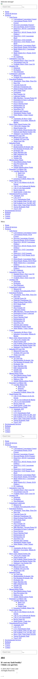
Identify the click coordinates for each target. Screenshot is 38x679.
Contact (7, 218)
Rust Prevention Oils (20, 164)
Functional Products (16, 79)
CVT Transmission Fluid (22, 199)
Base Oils (17, 83)
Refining (8, 212)
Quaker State (22, 177)
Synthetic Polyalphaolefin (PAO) (24, 77)
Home (7, 12)
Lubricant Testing (19, 96)
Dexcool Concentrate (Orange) (24, 25)
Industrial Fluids (14, 143)
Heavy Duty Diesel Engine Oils (20, 124)
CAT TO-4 (17, 197)
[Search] (23, 7)
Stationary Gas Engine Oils (23, 134)
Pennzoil (21, 175)
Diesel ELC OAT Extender (23, 40)
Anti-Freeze (13, 17)
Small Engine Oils (15, 180)
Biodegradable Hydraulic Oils (23, 147)
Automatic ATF (19, 195)
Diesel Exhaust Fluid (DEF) (23, 88)
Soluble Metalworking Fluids (23, 167)
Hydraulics (17, 70)
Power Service (18, 102)
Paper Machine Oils (20, 152)
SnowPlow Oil (18, 109)
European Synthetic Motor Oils (24, 179)
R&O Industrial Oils (20, 154)
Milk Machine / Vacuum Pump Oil (25, 98)
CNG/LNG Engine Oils (22, 126)
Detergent (17, 68)
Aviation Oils (13, 66)
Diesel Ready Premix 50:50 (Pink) (25, 47)
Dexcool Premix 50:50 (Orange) (24, 27)
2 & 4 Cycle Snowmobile (22, 188)
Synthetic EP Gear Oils (21, 139)
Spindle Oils (18, 156)
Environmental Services (13, 210)
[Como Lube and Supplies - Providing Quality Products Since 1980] (2, 4)
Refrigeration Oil (19, 105)
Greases (12, 117)
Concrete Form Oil (20, 85)
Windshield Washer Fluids (22, 113)
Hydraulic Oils (18, 150)
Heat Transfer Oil (19, 94)
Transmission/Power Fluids (18, 194)
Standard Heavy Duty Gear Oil (24, 60)
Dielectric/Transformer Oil (22, 87)
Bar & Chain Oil (19, 190)
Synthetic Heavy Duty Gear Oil (24, 64)
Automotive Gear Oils (16, 58)
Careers (7, 216)
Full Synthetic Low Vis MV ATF (25, 203)
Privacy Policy (22, 672)
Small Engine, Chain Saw (22, 192)
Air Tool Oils (18, 145)
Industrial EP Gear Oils (17, 135)
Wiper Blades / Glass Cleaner (23, 115)
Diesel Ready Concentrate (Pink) (24, 45)
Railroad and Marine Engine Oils (25, 132)
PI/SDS (7, 214)
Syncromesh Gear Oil (21, 62)
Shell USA (21, 173)
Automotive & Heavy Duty (23, 118)
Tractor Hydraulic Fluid (21, 207)
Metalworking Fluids (16, 160)
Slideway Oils (18, 165)
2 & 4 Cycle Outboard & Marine (24, 186)
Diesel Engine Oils (20, 128)
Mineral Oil (17, 75)
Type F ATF (18, 209)
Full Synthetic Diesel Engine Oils (25, 130)
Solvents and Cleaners (21, 111)
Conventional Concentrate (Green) (25, 19)
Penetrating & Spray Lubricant (24, 100)
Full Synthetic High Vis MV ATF (25, 201)
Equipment (17, 92)
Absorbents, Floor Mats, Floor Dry (25, 81)
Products (8, 15)
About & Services (11, 13)
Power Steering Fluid (21, 103)
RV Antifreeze (18, 57)
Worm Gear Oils (19, 141)
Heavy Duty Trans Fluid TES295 (25, 205)
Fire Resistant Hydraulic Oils (23, 149)
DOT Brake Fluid (19, 90)
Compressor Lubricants (17, 73)
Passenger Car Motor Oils (17, 169)
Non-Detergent (19, 72)
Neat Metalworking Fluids (22, 162)
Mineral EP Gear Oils (21, 137)
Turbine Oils (18, 158)
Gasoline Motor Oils (20, 171)
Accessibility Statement (8, 672)
